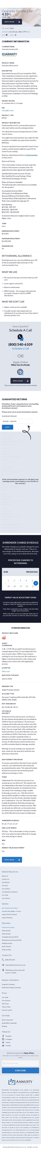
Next (35, 583)
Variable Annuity (7, 943)
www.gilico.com (8, 110)
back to (9, 28)
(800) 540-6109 (20, 344)
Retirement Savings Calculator (11, 987)
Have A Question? (7, 1020)
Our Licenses (6, 1000)
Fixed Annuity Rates (8, 927)
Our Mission (6, 882)
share (12, 35)
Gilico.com (6, 671)
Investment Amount (9, 416)
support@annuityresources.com (15, 965)
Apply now (9, 22)
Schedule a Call (20, 348)
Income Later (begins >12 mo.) (11, 911)
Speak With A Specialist (9, 1023)
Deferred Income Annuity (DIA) (12, 940)
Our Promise (6, 889)
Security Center (7, 1010)
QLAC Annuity (6, 946)
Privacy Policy (6, 1007)
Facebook (9, 1036)
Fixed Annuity (6, 930)
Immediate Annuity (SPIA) (10, 937)
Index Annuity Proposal (9, 914)
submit (7, 427)
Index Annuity (6, 934)
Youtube (8, 1045)
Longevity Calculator (8, 984)
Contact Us (5, 879)
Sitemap (4, 1026)
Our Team (5, 895)
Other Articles (6, 949)
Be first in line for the (20, 1053)
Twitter (8, 1042)
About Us (5, 876)
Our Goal (5, 885)
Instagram (9, 1039)
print (3, 35)
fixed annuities (32, 155)
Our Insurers (6, 898)
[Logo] (20, 1082)
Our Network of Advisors (10, 892)
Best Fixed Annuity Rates (10, 908)
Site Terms (5, 1003)
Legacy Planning (7, 917)
